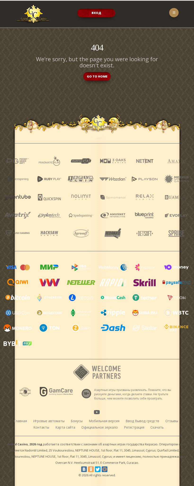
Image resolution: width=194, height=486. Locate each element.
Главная (20, 421)
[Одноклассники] (91, 469)
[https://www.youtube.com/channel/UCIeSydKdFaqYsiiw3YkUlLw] (97, 412)
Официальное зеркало (99, 427)
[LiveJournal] (111, 469)
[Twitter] (98, 469)
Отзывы (171, 421)
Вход (96, 13)
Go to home (97, 76)
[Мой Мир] (104, 469)
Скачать (157, 427)
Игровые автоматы (49, 421)
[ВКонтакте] (84, 469)
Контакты (41, 427)
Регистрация (134, 427)
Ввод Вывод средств (142, 421)
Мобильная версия (104, 421)
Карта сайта (65, 427)
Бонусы (77, 421)
